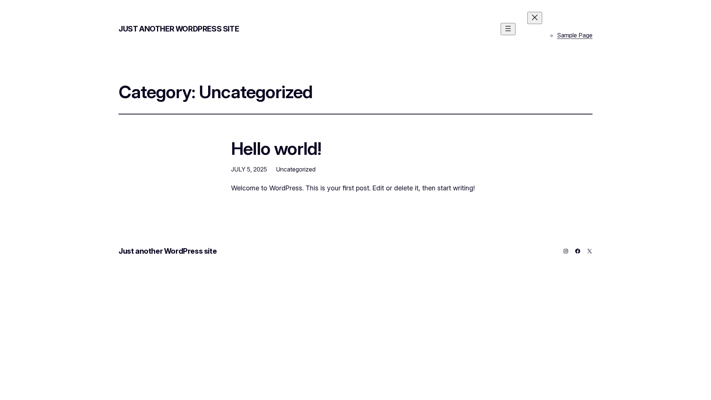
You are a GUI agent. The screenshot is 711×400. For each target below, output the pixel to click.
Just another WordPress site (178, 28)
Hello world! (276, 148)
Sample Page (574, 35)
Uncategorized (296, 169)
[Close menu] (534, 18)
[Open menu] (508, 29)
